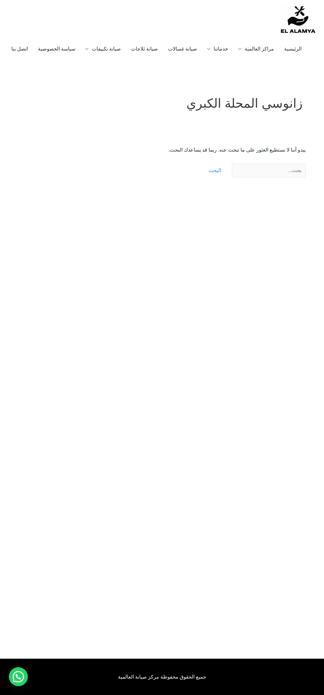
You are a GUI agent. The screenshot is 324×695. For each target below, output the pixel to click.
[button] (18, 676)
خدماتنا (221, 48)
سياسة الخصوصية (56, 48)
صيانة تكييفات (106, 48)
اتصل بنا (19, 48)
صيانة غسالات (182, 48)
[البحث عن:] (268, 170)
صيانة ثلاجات (144, 48)
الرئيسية (293, 48)
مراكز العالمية (259, 48)
